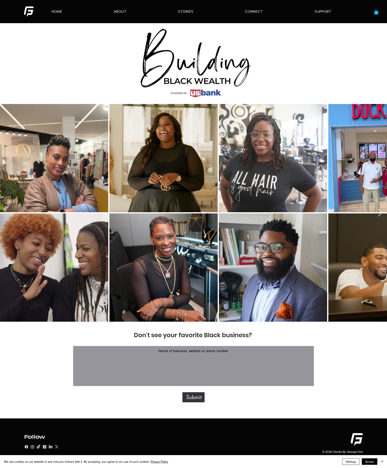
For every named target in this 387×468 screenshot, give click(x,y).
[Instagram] (32, 447)
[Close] (382, 461)
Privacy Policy (159, 462)
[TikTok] (38, 447)
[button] (376, 11)
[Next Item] (380, 213)
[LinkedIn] (50, 447)
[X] (56, 447)
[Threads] (44, 447)
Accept (369, 462)
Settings (351, 462)
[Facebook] (26, 447)
